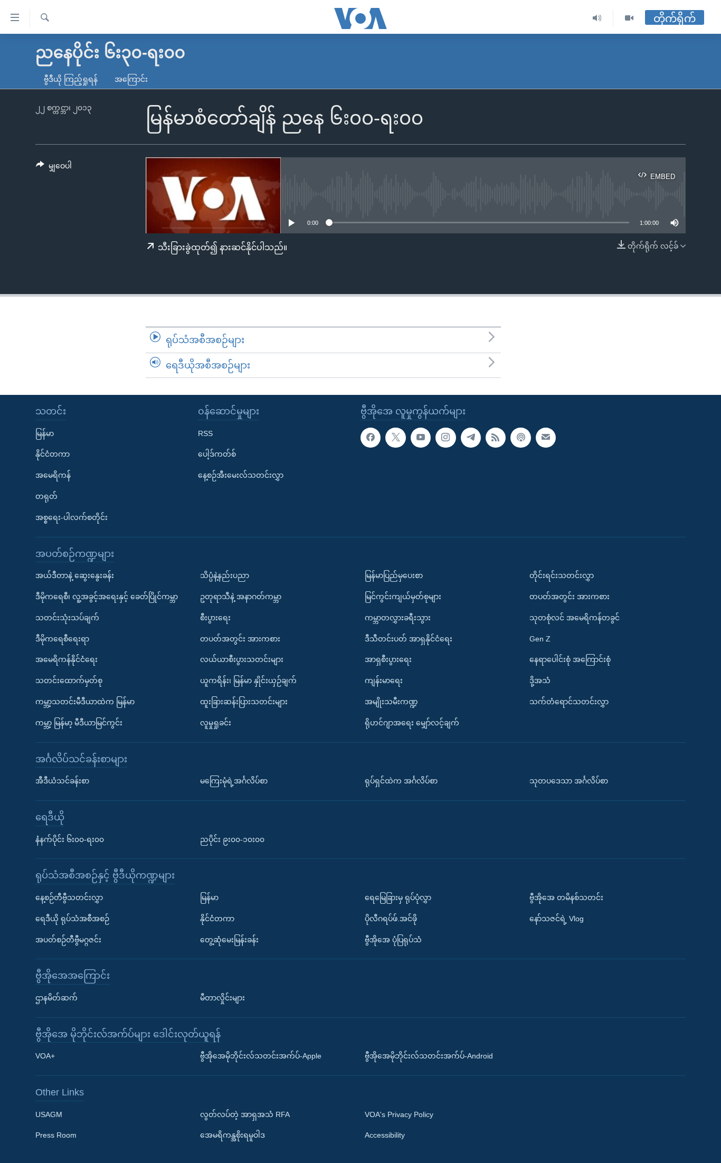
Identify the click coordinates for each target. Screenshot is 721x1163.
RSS (205, 433)
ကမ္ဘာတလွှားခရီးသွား (398, 617)
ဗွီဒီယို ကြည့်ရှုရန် (71, 79)
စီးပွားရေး (215, 617)
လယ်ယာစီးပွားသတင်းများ (241, 660)
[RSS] (496, 438)
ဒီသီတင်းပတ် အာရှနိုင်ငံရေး (408, 639)
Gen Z (540, 639)
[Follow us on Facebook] (370, 438)
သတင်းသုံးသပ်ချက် (67, 617)
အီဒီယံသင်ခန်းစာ (62, 781)
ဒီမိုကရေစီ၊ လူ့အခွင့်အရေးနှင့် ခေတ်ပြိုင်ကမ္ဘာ (106, 596)
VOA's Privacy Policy (399, 1114)
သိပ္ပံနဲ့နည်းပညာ (224, 575)
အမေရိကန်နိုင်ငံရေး (66, 660)
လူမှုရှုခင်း (215, 722)
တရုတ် (46, 496)
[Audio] (597, 18)
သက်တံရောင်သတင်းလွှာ (569, 701)
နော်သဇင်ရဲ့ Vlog (556, 918)
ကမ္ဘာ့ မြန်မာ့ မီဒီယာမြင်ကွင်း (78, 722)
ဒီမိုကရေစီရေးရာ (62, 639)
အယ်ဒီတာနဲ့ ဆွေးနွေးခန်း (74, 575)
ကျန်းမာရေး (384, 680)
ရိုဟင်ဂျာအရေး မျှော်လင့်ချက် (412, 722)
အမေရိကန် (53, 475)
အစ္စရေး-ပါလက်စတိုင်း (71, 517)
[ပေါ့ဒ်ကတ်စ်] (520, 438)
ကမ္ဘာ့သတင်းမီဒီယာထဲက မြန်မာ (85, 701)
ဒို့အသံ (540, 680)
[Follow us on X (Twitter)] (395, 438)
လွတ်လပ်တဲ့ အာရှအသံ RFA (245, 1114)
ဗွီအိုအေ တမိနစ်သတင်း (566, 897)
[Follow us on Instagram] (445, 438)
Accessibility (385, 1135)
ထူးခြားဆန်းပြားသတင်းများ (244, 701)
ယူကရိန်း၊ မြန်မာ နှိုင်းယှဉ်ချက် (248, 680)
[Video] (629, 18)
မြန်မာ (44, 433)
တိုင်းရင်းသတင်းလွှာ (561, 575)
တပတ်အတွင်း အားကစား (240, 639)
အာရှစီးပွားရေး (388, 660)
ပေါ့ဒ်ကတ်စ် (217, 454)
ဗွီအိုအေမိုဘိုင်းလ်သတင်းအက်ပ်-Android (429, 1056)
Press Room (56, 1135)
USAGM (48, 1114)
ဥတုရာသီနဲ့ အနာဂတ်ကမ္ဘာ (240, 596)
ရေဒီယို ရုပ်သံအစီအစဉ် (72, 918)
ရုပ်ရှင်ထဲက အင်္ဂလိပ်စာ (401, 781)
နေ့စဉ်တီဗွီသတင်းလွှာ (69, 897)
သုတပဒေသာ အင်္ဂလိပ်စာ (568, 781)
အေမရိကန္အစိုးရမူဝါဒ (232, 1135)
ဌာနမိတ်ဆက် (56, 998)
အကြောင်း (131, 79)
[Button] (54, 167)
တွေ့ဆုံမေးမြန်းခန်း (229, 939)
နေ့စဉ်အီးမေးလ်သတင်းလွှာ (240, 475)
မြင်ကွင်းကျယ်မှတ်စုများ (403, 596)
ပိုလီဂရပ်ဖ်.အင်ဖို (391, 918)
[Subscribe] (546, 438)
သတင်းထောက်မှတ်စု (68, 680)
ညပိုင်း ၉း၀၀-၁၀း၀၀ (232, 839)
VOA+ (45, 1056)
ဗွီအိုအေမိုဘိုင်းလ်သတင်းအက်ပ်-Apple (260, 1056)
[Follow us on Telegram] (471, 438)
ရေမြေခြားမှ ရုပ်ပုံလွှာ (398, 897)
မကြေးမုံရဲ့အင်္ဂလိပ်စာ (234, 781)
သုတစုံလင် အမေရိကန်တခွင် (574, 617)
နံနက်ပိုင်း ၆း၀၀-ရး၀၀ (69, 839)
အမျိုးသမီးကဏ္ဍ (391, 701)
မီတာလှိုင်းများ (222, 998)
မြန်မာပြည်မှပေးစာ (394, 575)
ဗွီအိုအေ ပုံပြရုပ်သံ (393, 939)
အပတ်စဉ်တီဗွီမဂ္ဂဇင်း (68, 939)
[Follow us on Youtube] (421, 438)
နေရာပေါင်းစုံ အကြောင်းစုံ (570, 660)
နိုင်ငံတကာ (52, 454)
